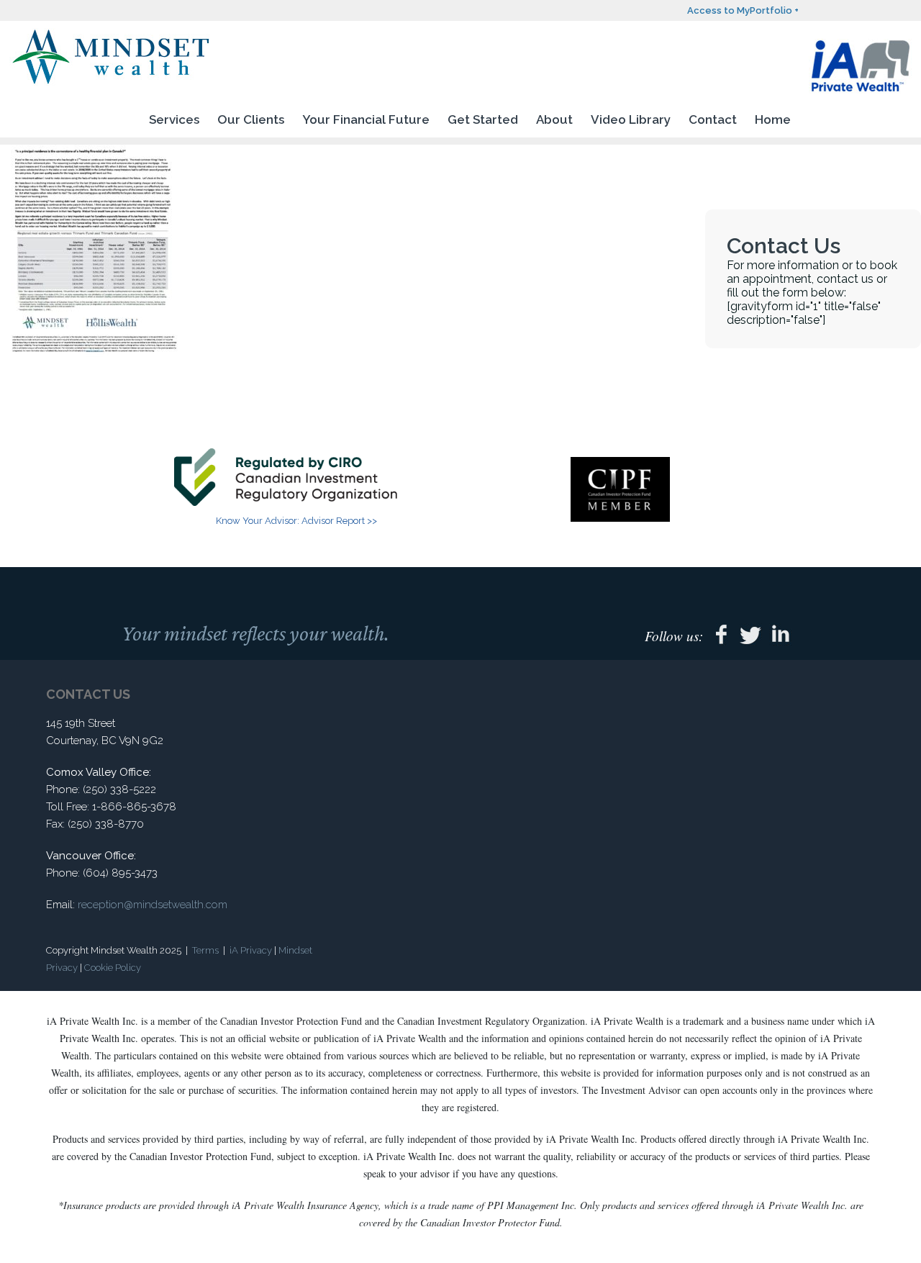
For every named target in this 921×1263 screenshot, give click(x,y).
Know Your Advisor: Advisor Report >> (296, 520)
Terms (205, 950)
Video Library (631, 119)
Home (773, 119)
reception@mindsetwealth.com (152, 904)
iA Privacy (251, 950)
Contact (713, 119)
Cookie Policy (112, 967)
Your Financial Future (366, 119)
